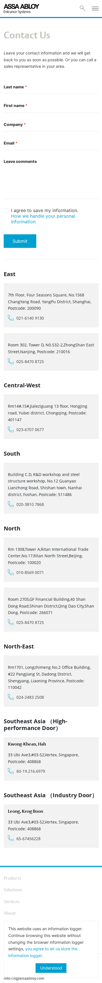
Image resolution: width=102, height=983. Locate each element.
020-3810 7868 (30, 504)
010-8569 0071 (30, 572)
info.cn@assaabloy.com (24, 978)
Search (82, 8)
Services (11, 901)
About (10, 913)
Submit (19, 241)
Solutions (13, 889)
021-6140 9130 (30, 318)
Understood (51, 967)
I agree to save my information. (44, 215)
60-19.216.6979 (30, 771)
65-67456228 (28, 838)
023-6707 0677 (30, 429)
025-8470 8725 (30, 361)
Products (12, 878)
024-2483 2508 (30, 697)
